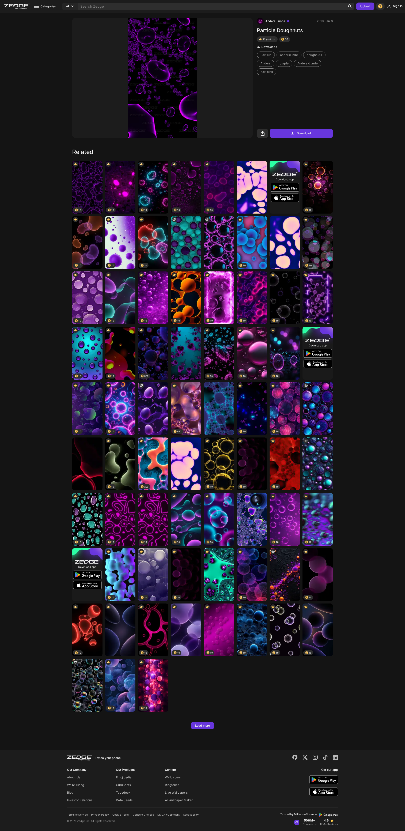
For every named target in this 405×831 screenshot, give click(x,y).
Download (304, 133)
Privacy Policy (100, 814)
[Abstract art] (252, 519)
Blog (70, 792)
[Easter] (153, 408)
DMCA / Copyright (168, 814)
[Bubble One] (186, 463)
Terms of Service (77, 814)
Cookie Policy (121, 814)
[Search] (350, 6)
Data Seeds (124, 800)
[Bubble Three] (252, 187)
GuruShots (123, 785)
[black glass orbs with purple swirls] (219, 242)
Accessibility (191, 814)
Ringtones (172, 785)
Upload (365, 6)
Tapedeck (123, 792)
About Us (73, 777)
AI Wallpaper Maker (179, 800)
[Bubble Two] (285, 242)
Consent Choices (143, 814)
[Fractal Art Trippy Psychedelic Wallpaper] (219, 574)
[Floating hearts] (186, 353)
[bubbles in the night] (87, 685)
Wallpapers (173, 777)
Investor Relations (80, 800)
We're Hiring (75, 785)
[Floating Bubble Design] (285, 574)
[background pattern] (186, 242)
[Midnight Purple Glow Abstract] (120, 629)
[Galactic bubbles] (219, 408)
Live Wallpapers (176, 792)
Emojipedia (124, 777)
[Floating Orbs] (317, 408)
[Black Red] (87, 463)
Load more (202, 725)
